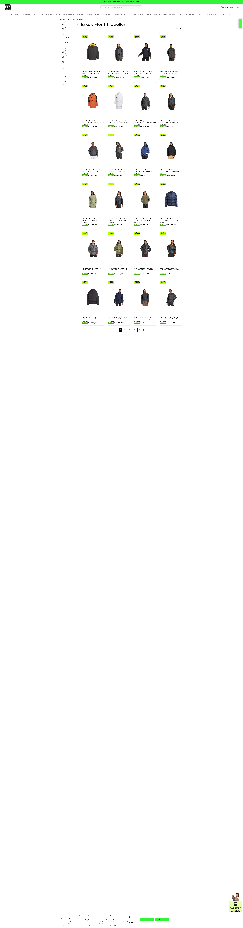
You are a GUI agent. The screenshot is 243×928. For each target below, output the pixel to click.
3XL (66, 50)
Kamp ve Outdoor (169, 14)
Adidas (66, 35)
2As (66, 27)
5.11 (65, 30)
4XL (66, 60)
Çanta (148, 14)
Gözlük (157, 14)
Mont (81, 19)
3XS (66, 53)
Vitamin (80, 14)
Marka (62, 25)
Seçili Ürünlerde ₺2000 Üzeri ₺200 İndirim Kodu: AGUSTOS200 (121, 2)
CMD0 (66, 83)
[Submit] (102, 7)
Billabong (67, 40)
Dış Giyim (75, 19)
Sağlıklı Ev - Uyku (228, 14)
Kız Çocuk (26, 14)
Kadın (10, 14)
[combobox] (121, 7)
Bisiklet (200, 14)
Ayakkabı (49, 14)
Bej (65, 76)
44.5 (66, 55)
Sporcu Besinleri (92, 14)
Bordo (66, 81)
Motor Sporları (213, 14)
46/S (66, 58)
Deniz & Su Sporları (187, 14)
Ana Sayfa (63, 19)
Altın (66, 71)
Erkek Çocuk (38, 14)
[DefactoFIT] (43, 7)
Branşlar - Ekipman (122, 14)
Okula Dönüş (138, 14)
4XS (66, 63)
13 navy (67, 69)
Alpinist (67, 37)
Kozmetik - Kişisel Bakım (65, 14)
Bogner (67, 42)
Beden (62, 45)
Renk (62, 66)
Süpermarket (107, 14)
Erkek (17, 14)
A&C (66, 32)
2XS (66, 48)
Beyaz (66, 79)
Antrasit (67, 74)
